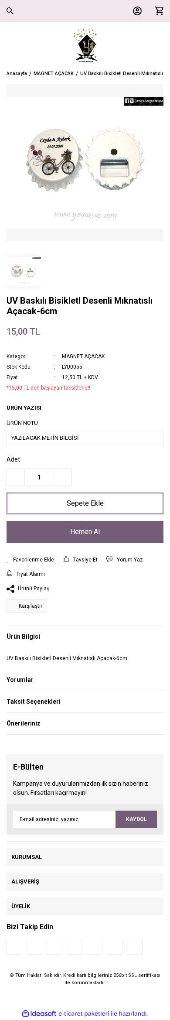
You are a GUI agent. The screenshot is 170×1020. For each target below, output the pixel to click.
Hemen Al (85, 531)
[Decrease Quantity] (15, 477)
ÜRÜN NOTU (22, 423)
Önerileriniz (24, 723)
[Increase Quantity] (62, 477)
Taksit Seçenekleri (34, 701)
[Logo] (85, 45)
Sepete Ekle (85, 503)
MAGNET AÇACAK (83, 356)
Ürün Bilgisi (23, 636)
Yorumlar (20, 679)
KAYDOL (136, 819)
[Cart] (156, 11)
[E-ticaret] (83, 1014)
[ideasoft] (39, 1014)
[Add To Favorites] (30, 560)
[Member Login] (135, 11)
